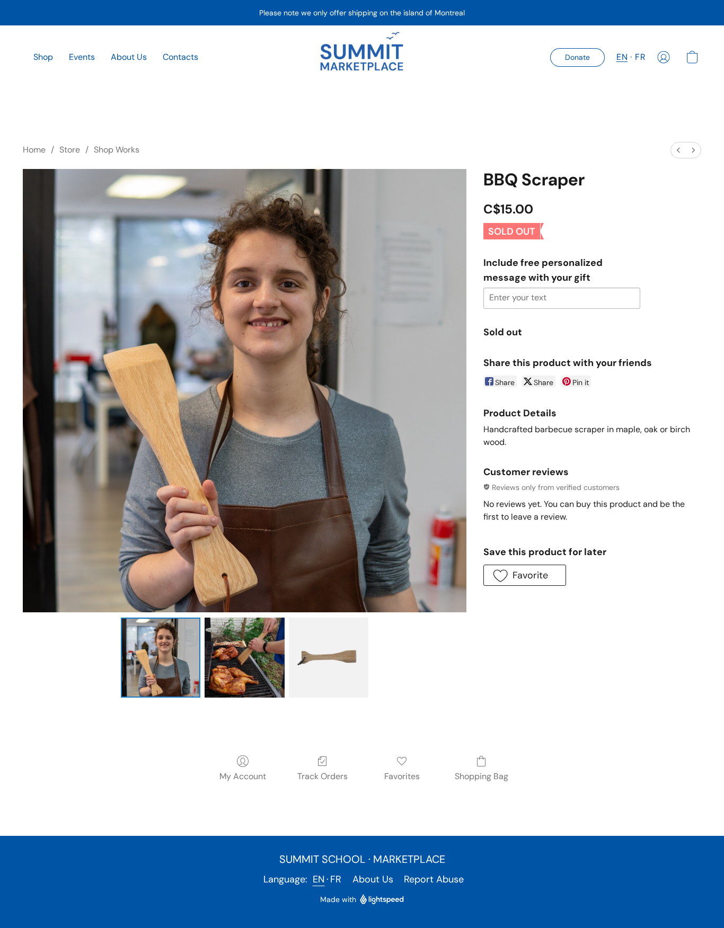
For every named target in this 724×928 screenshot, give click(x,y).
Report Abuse (434, 879)
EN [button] (622, 57)
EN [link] (319, 879)
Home (34, 149)
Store (69, 149)
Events (82, 57)
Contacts (180, 57)
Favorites (402, 776)
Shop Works (116, 149)
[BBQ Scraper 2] (328, 657)
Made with (338, 899)
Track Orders (322, 776)
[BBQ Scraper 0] (160, 657)
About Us (129, 57)
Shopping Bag (481, 776)
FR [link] (336, 879)
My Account (242, 776)
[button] (362, 57)
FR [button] (640, 57)
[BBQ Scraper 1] (244, 657)
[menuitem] (678, 150)
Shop (43, 57)
